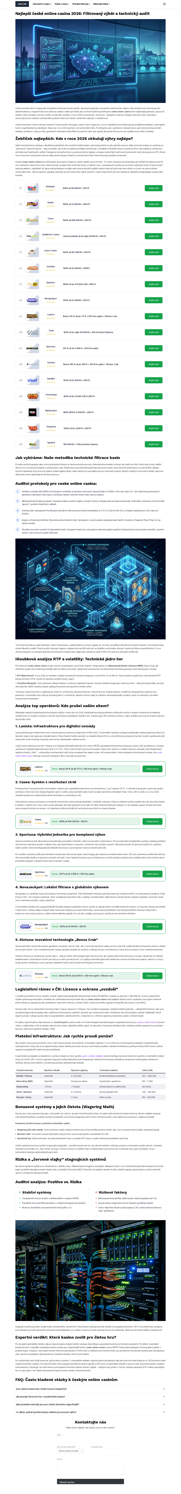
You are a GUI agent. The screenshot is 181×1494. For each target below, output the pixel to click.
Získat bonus (152, 769)
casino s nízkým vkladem (92, 1056)
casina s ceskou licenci (147, 1022)
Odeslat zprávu (66, 1482)
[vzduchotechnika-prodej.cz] (22, 4)
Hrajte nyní (154, 188)
